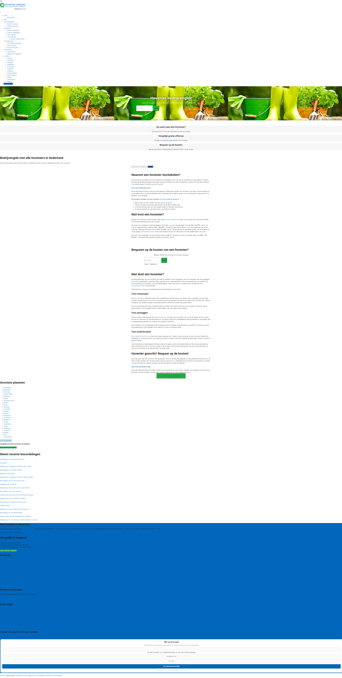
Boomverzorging (12, 47)
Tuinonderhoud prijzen (14, 43)
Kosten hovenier (12, 24)
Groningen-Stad (9, 400)
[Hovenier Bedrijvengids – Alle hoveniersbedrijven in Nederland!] (13, 10)
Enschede (7, 409)
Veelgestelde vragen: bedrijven (10, 627)
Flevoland (10, 60)
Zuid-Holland (4, 581)
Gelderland (10, 64)
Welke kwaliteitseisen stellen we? (10, 619)
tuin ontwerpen (139, 298)
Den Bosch (7, 417)
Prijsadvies (3, 636)
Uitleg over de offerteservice (9, 615)
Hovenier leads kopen (7, 598)
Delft (5, 435)
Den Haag (7, 392)
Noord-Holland (5, 577)
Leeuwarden (8, 437)
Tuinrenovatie (11, 45)
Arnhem (6, 413)
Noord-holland (11, 75)
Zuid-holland (11, 79)
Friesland (10, 62)
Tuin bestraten (11, 37)
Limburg (9, 71)
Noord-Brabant (5, 574)
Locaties (6, 56)
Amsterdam (7, 388)
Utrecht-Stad (8, 394)
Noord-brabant (12, 73)
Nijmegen (7, 407)
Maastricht (7, 428)
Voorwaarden (39, 675)
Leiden (6, 426)
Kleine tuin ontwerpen (14, 54)
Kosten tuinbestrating (17, 39)
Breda (5, 405)
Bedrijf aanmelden (6, 600)
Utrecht (9, 77)
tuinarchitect (135, 286)
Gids (5, 20)
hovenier (3, 675)
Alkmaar (6, 432)
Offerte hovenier (12, 26)
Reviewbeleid (57, 675)
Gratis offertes (8, 84)
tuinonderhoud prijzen (147, 231)
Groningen (10, 67)
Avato (24, 532)
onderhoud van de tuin (141, 336)
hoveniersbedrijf (166, 199)
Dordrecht (7, 430)
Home (5, 15)
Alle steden (3, 585)
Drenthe (9, 58)
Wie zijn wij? (11, 17)
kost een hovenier (170, 219)
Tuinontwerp (8, 49)
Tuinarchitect (11, 52)
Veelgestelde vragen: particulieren (11, 625)
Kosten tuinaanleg (13, 30)
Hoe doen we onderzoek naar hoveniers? (13, 622)
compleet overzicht (27, 529)
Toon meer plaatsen (6, 440)
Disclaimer (49, 675)
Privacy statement (28, 675)
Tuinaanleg (7, 28)
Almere (6, 402)
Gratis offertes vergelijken (171, 376)
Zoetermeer (7, 424)
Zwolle (6, 422)
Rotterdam (7, 390)
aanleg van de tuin (160, 317)
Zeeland (9, 82)
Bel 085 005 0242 (6, 611)
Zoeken (150, 166)
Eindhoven (7, 396)
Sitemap (18, 675)
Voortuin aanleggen (13, 32)
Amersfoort (7, 415)
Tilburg (6, 398)
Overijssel (10, 69)
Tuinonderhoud (8, 41)
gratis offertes (173, 140)
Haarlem (6, 411)
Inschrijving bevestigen (171, 666)
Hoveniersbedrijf (9, 22)
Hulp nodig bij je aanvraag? (9, 617)
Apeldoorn (7, 420)
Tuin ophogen (11, 35)
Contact (2, 609)
